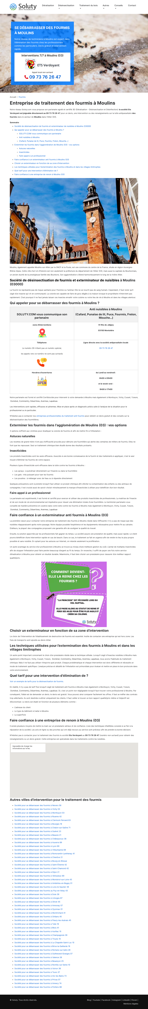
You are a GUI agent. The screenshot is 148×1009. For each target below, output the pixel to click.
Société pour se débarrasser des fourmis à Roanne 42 (38, 816)
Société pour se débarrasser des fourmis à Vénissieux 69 (39, 876)
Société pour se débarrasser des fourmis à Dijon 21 (36, 872)
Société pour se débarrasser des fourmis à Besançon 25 (39, 961)
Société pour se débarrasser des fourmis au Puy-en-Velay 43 (41, 890)
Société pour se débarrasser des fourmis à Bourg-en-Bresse (40, 861)
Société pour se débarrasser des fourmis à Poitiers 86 (38, 987)
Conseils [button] (118, 5)
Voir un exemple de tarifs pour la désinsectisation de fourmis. (37, 681)
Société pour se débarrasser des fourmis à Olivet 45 (37, 902)
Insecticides (24, 152)
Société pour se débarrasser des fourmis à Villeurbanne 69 (40, 850)
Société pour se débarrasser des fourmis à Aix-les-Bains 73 (40, 976)
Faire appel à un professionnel (32, 156)
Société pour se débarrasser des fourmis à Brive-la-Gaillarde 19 (42, 946)
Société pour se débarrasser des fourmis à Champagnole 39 (40, 935)
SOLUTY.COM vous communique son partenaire (40, 133)
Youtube (96, 1000)
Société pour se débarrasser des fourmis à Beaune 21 (37, 835)
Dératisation (48, 5)
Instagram (116, 1000)
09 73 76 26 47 (45, 76)
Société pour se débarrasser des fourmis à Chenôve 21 (38, 857)
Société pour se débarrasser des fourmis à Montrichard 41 (39, 913)
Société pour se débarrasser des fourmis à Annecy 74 (37, 983)
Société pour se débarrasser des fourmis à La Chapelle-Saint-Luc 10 (44, 942)
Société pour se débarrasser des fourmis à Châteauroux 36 (40, 839)
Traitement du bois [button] (88, 5)
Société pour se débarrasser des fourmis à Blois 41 (36, 928)
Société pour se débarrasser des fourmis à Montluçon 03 (39, 813)
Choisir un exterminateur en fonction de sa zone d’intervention (41, 163)
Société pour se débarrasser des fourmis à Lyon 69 (36, 846)
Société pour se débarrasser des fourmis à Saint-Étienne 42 (40, 865)
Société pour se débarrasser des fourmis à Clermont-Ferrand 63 (42, 820)
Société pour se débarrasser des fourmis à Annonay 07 (38, 905)
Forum (134, 1000)
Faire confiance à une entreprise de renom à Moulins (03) (39, 174)
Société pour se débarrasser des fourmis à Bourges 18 (38, 824)
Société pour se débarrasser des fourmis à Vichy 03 (37, 809)
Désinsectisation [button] (66, 5)
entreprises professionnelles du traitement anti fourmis (60, 416)
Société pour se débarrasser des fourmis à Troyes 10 (37, 939)
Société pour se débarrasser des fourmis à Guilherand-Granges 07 (43, 953)
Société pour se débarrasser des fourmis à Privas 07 (37, 979)
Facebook (106, 1000)
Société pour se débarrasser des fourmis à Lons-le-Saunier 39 (41, 887)
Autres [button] (106, 5)
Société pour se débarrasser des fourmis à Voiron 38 (37, 968)
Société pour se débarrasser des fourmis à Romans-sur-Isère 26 (42, 950)
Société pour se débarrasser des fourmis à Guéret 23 (37, 831)
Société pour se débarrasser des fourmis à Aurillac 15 (37, 931)
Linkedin (126, 1000)
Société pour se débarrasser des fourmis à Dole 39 (36, 894)
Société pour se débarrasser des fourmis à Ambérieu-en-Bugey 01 (43, 883)
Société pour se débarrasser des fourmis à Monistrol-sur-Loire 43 (43, 879)
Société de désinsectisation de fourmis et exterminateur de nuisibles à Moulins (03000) (52, 126)
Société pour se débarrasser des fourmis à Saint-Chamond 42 (41, 868)
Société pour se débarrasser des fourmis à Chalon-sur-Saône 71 (42, 827)
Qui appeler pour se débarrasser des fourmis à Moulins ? (39, 130)
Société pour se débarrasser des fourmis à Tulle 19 (36, 924)
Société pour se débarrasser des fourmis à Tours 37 (37, 972)
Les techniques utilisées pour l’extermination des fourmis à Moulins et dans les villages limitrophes (57, 167)
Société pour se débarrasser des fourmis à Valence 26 (38, 957)
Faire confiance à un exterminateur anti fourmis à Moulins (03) (41, 159)
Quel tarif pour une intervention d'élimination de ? (36, 170)
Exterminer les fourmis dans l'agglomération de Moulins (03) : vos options (46, 145)
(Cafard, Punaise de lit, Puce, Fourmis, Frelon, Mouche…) (43, 141)
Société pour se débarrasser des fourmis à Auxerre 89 (38, 842)
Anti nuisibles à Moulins (29, 137)
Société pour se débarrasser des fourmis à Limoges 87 (38, 898)
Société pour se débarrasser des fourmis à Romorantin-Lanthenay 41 (44, 853)
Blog (89, 1000)
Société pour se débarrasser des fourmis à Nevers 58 (37, 805)
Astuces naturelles (27, 148)
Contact (132, 5)
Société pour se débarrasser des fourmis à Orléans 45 (38, 916)
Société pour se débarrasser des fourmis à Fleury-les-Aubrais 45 (42, 920)
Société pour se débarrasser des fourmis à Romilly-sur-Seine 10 (42, 965)
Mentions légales (130, 1004)
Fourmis (22, 97)
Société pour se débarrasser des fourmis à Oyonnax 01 (38, 909)
